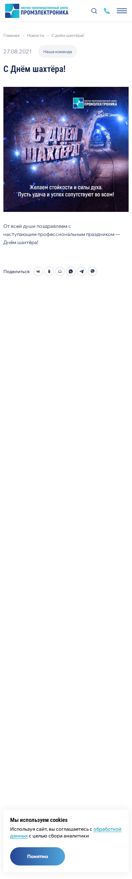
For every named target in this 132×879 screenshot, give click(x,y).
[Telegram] (81, 271)
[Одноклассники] (49, 271)
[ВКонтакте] (38, 271)
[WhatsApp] (70, 271)
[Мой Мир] (60, 271)
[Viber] (92, 271)
